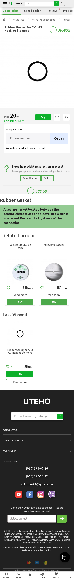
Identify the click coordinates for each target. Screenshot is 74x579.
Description (11, 10)
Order (59, 138)
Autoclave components (43, 19)
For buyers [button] (9, 451)
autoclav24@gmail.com (37, 484)
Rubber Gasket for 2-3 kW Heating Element (20, 351)
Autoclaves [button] (10, 430)
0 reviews (64, 30)
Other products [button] (13, 440)
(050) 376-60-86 (37, 468)
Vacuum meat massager (50, 547)
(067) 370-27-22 (37, 476)
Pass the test (31, 178)
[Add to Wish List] (57, 117)
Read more (20, 294)
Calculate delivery (14, 121)
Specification (32, 10)
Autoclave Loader (54, 244)
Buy (43, 117)
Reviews (53, 10)
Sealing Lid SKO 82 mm (20, 246)
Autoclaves (18, 19)
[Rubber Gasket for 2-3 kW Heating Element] (37, 71)
